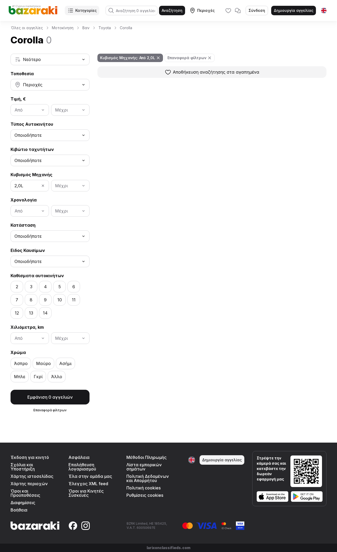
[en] (324, 10)
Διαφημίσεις (23, 502)
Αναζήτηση (172, 10)
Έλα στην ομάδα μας (90, 476)
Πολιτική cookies (143, 488)
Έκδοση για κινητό (30, 457)
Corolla (126, 28)
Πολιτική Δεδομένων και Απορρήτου (147, 478)
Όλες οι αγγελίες (27, 28)
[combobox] (50, 59)
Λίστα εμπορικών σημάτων (144, 467)
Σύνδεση (257, 10)
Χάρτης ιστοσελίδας (32, 476)
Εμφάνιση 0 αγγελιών (50, 397)
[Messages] (237, 10)
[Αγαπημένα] (228, 10)
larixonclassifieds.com (168, 547)
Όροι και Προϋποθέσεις (25, 493)
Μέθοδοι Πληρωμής (146, 457)
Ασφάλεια (79, 457)
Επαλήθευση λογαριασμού (82, 467)
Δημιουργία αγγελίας (293, 10)
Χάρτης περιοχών (29, 484)
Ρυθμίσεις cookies (144, 495)
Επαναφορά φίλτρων (50, 410)
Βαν (86, 28)
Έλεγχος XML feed (88, 484)
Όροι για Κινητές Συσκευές (86, 493)
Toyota (104, 28)
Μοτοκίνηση (62, 28)
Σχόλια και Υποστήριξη (23, 467)
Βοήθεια (19, 510)
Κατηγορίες (86, 10)
